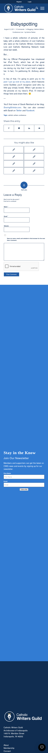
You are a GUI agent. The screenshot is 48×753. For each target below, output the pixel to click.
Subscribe (24, 489)
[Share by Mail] (39, 128)
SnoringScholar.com (12, 107)
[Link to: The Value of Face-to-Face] (34, 170)
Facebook (30, 110)
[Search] (35, 8)
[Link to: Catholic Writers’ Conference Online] (34, 163)
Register (19, 2)
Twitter (19, 110)
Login (29, 2)
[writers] (20, 8)
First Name (7, 473)
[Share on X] (19, 128)
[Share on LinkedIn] (29, 128)
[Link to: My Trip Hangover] (14, 163)
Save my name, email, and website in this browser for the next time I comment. (26, 239)
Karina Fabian (31, 32)
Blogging (30, 29)
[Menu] (41, 8)
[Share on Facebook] (9, 128)
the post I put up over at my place (24, 80)
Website (6, 226)
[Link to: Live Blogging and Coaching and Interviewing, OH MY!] (14, 149)
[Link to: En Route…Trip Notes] (34, 149)
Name (6, 206)
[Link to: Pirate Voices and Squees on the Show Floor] (34, 156)
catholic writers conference (17, 115)
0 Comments (20, 29)
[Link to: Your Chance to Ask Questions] (14, 170)
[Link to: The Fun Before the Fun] (14, 156)
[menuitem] (35, 8)
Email (6, 216)
